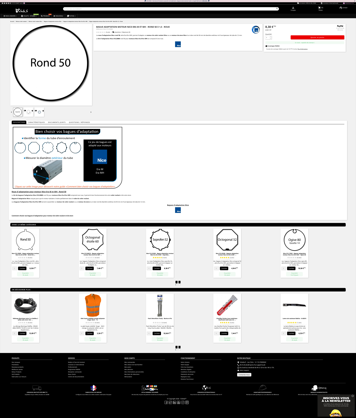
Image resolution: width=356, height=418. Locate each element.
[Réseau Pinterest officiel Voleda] (187, 402)
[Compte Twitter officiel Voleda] (170, 402)
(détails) (204, 1)
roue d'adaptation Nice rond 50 (109, 35)
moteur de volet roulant (65, 202)
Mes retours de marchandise (133, 365)
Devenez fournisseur (187, 379)
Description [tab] (19, 122)
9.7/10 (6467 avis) (12, 3)
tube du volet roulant (81, 198)
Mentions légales (186, 369)
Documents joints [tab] (57, 122)
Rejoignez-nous (185, 377)
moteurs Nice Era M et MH (138, 39)
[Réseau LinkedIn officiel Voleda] (174, 402)
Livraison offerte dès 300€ (306, 3)
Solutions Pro (348, 3)
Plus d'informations (303, 49)
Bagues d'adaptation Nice (21, 198)
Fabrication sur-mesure (19, 377)
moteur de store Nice (179, 35)
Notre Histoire (185, 362)
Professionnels (72, 367)
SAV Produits (16, 374)
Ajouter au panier (317, 37)
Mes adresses (128, 369)
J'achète (22, 268)
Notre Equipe (185, 365)
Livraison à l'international (76, 365)
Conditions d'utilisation (188, 372)
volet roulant (115, 195)
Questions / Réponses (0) (121, 32)
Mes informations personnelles (134, 372)
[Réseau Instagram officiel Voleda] (183, 402)
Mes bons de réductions (131, 374)
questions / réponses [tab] (79, 122)
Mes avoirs (127, 367)
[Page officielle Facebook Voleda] (166, 402)
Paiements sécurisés (187, 374)
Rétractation (128, 377)
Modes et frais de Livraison (76, 362)
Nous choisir (72, 374)
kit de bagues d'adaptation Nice (25, 195)
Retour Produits (16, 372)
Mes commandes (129, 362)
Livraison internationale (329, 3)
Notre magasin (243, 370)
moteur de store (84, 202)
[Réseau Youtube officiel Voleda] (179, 402)
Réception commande (75, 372)
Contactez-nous (244, 375)
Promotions (15, 365)
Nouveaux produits (18, 367)
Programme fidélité (74, 369)
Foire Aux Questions (187, 367)
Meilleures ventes (17, 369)
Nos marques (16, 362)
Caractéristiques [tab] (36, 122)
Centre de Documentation (76, 377)
